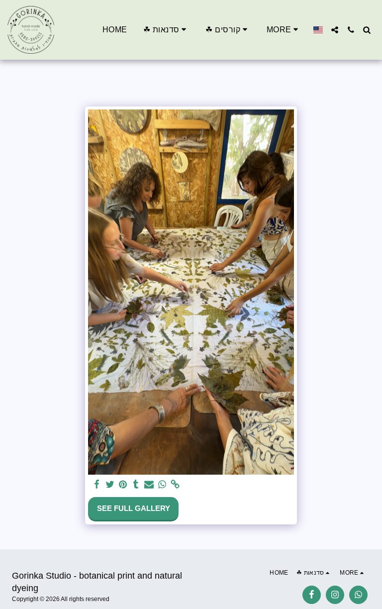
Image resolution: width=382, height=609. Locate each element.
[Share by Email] (149, 485)
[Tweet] (109, 485)
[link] (175, 485)
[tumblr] (136, 485)
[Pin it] (122, 485)
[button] (166, 29)
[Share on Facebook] (96, 485)
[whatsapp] (162, 485)
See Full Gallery (133, 508)
